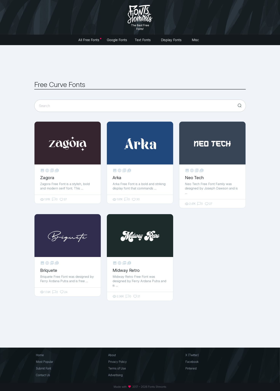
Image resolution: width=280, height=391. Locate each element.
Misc (196, 40)
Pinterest (191, 368)
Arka (117, 177)
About (112, 355)
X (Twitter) (192, 355)
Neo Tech (194, 177)
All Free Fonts (88, 40)
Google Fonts (117, 40)
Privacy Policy (117, 362)
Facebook (192, 362)
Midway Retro (126, 270)
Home (40, 355)
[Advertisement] (140, 62)
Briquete (48, 270)
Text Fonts (143, 40)
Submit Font (43, 368)
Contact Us (43, 375)
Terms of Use (117, 368)
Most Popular (44, 362)
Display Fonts (171, 40)
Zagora (47, 177)
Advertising (115, 375)
